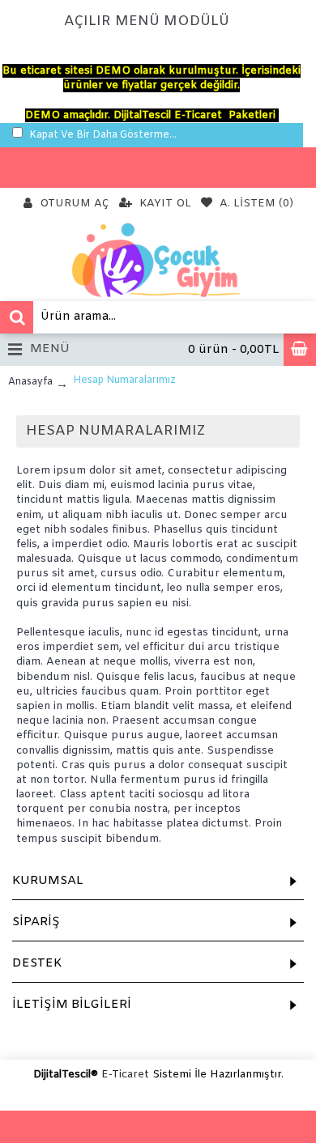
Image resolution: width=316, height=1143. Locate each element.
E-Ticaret (125, 1074)
